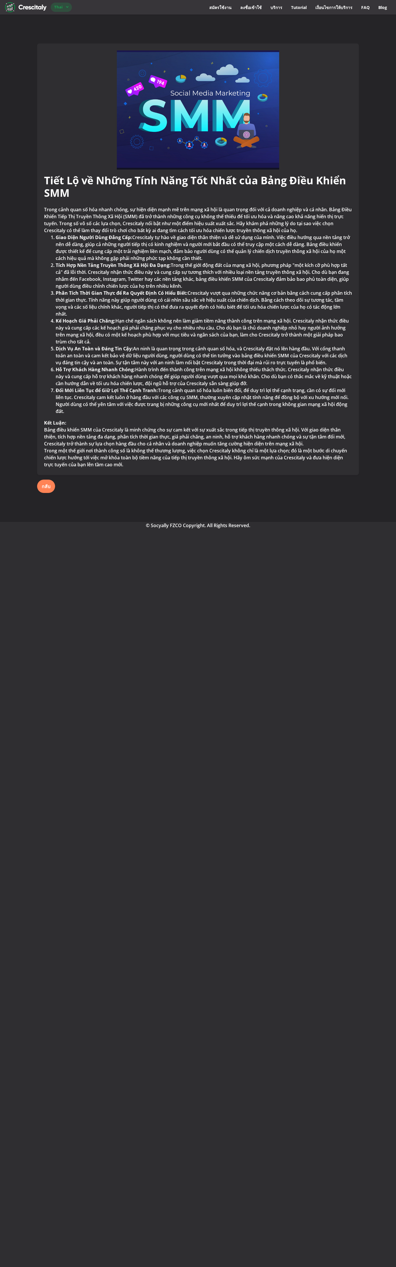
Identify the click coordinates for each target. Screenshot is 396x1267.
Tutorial (299, 7)
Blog (382, 7)
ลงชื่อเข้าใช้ (251, 7)
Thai (58, 7)
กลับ (46, 486)
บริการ (276, 7)
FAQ (365, 7)
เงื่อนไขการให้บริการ (334, 7)
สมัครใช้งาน (220, 7)
